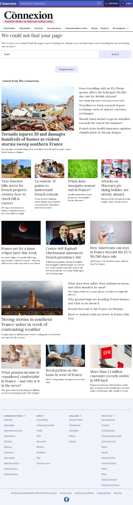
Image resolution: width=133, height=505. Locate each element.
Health (105, 452)
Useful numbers (11, 474)
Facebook (66, 500)
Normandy (41, 441)
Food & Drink (74, 425)
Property (104, 28)
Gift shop (8, 441)
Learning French (109, 463)
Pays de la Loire (43, 463)
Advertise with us (11, 463)
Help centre (9, 457)
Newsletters (9, 436)
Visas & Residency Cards (76, 28)
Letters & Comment (45, 425)
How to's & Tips (109, 441)
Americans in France (110, 485)
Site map (118, 492)
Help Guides (24, 28)
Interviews (74, 430)
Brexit (104, 468)
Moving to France (109, 479)
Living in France (108, 457)
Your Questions (54, 28)
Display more (66, 69)
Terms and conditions (84, 492)
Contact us (9, 452)
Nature (72, 436)
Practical (38, 28)
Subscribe (113, 3)
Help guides (9, 425)
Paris (39, 436)
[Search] (98, 3)
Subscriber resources (13, 430)
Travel (39, 430)
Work (104, 474)
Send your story (11, 468)
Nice (39, 457)
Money (95, 28)
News (39, 416)
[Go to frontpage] (29, 17)
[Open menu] (122, 28)
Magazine (74, 416)
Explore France (75, 419)
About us (8, 446)
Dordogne (41, 452)
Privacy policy (66, 492)
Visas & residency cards (111, 436)
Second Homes (108, 430)
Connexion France (13, 416)
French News (9, 28)
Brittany (40, 446)
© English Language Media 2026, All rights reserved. (34, 492)
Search (115, 54)
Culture (72, 441)
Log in (129, 3)
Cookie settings (104, 492)
